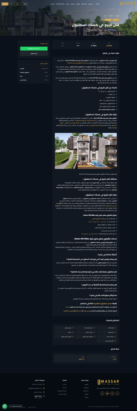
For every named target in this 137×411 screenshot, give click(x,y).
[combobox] (55, 209)
